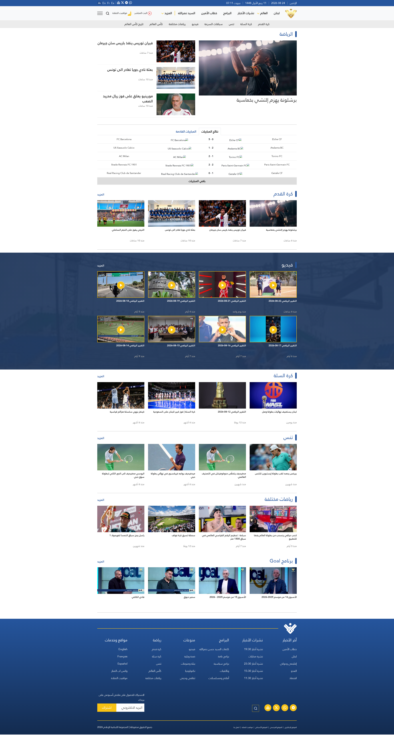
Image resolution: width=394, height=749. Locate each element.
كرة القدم (263, 24)
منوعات (189, 640)
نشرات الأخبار (246, 13)
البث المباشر (141, 13)
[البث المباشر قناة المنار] (267, 708)
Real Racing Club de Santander (124, 173)
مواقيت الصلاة (120, 13)
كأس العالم (156, 24)
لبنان (277, 13)
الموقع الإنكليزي (291, 727)
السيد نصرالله (186, 13)
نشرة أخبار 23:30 (253, 663)
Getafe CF (277, 173)
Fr (108, 3)
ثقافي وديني (187, 678)
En (104, 3)
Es (112, 3)
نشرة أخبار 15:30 (253, 670)
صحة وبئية (189, 656)
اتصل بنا (236, 727)
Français (122, 656)
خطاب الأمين (209, 13)
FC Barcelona (124, 139)
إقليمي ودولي (288, 663)
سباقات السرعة (214, 24)
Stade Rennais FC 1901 (124, 164)
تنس (231, 24)
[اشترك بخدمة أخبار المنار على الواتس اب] (284, 708)
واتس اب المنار (119, 670)
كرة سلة (156, 656)
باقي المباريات (197, 181)
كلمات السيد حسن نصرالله (214, 649)
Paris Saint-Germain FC (277, 164)
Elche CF (277, 139)
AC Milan (124, 156)
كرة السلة (246, 24)
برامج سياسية (221, 663)
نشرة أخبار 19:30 (253, 649)
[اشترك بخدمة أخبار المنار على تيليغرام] (293, 708)
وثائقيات (224, 670)
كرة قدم (156, 649)
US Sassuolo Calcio (124, 147)
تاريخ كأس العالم (134, 24)
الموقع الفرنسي (276, 727)
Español (122, 663)
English (123, 649)
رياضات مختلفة (177, 24)
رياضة (157, 640)
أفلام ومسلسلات (219, 678)
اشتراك (107, 708)
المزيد (168, 13)
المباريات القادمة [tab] (186, 131)
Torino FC (276, 156)
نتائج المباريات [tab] (209, 131)
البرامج (227, 13)
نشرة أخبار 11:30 (253, 678)
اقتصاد (293, 678)
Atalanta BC (276, 147)
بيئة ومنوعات (188, 663)
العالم (264, 13)
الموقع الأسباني (261, 727)
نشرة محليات (256, 656)
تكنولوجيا (190, 670)
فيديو (195, 24)
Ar (99, 3)
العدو (294, 670)
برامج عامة (223, 656)
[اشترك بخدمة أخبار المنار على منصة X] (276, 708)
